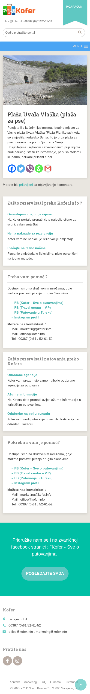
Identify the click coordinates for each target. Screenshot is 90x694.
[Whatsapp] (39, 168)
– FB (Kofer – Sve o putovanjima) (37, 303)
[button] (77, 46)
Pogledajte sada (45, 573)
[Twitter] (21, 168)
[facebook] (7, 660)
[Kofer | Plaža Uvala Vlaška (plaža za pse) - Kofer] (19, 9)
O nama (55, 682)
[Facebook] (12, 168)
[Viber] (30, 168)
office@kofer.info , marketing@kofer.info (38, 631)
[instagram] (17, 660)
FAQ (43, 682)
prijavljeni (26, 184)
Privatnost (71, 682)
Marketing (30, 682)
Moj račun (74, 6)
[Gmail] (48, 168)
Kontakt (14, 682)
